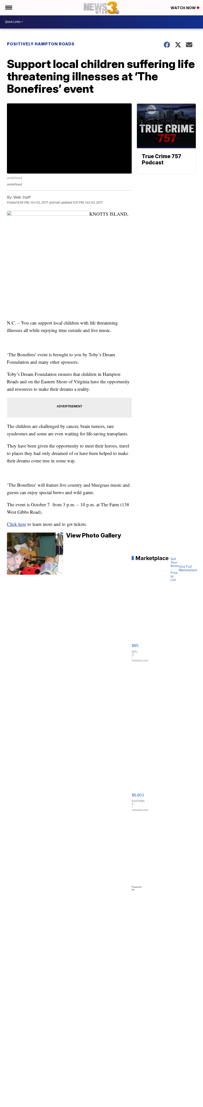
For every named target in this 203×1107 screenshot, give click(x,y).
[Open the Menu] (8, 7)
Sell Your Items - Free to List (175, 569)
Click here (16, 524)
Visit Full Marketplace (188, 568)
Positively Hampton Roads (41, 43)
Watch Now (184, 7)
